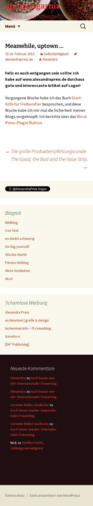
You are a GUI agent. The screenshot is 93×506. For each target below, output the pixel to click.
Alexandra (50, 59)
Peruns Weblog (17, 262)
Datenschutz (15, 495)
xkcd (8, 278)
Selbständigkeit (56, 53)
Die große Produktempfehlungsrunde (45, 151)
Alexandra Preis (17, 312)
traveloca (12, 336)
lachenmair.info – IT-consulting (28, 328)
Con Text (11, 230)
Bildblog (11, 222)
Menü (10, 26)
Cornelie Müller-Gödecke (29, 405)
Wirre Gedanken (17, 270)
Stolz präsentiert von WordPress (54, 495)
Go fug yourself (17, 246)
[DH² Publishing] (17, 344)
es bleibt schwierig (20, 238)
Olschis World (15, 254)
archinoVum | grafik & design (27, 320)
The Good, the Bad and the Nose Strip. (49, 163)
